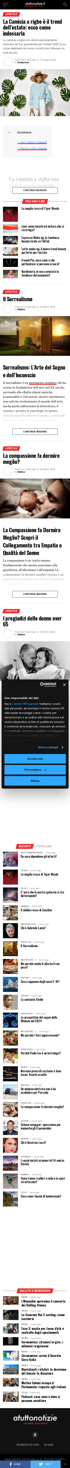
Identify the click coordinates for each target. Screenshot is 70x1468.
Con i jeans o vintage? (33, 142)
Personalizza (32, 769)
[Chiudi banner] (64, 684)
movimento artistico (43, 383)
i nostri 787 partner (25, 703)
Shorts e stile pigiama (33, 148)
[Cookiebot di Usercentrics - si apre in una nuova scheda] (41, 684)
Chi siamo (48, 1445)
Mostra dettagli (48, 747)
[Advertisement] (35, 803)
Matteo (21, 309)
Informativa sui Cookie (28, 1445)
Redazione (23, 62)
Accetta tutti (35, 758)
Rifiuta (35, 780)
